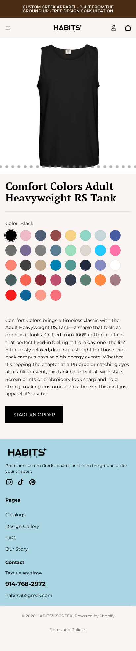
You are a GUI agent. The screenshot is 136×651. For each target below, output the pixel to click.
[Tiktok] (21, 482)
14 (37, 167)
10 (13, 167)
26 (111, 167)
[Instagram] (9, 482)
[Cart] (128, 28)
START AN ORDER (34, 415)
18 (62, 167)
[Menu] (7, 28)
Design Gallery (22, 526)
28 (123, 167)
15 (44, 167)
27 (117, 167)
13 (31, 167)
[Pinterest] (32, 482)
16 (49, 167)
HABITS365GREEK (54, 615)
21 (80, 167)
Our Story (16, 549)
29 (129, 167)
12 (25, 167)
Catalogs (15, 515)
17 (56, 167)
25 (105, 167)
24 (99, 167)
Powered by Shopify (95, 615)
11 (19, 167)
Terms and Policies (68, 629)
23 (92, 167)
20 (74, 167)
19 (68, 167)
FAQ (10, 538)
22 (86, 167)
